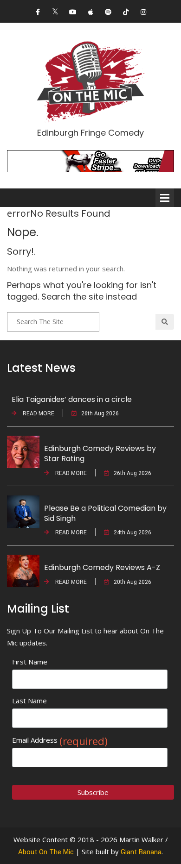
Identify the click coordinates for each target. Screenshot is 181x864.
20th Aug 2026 (132, 582)
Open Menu (164, 197)
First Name (29, 661)
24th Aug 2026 (132, 532)
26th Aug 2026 (100, 413)
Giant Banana (141, 852)
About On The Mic (46, 852)
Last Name (29, 700)
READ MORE (37, 413)
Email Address (60, 740)
